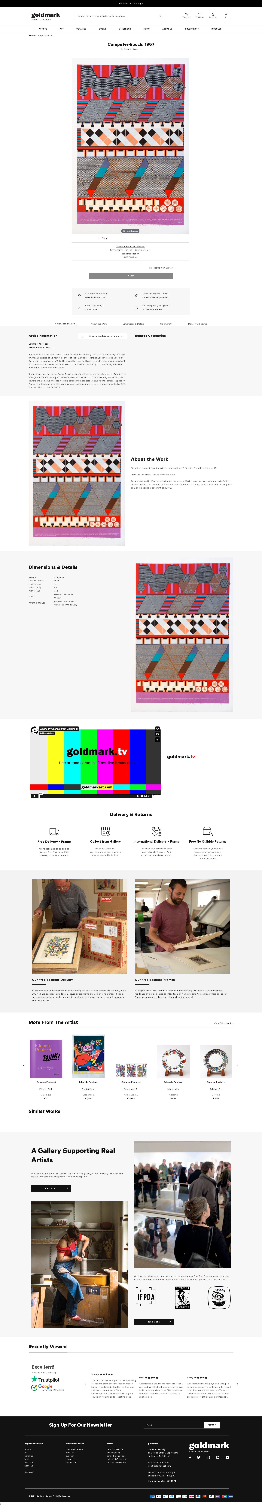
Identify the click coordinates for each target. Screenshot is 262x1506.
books (28, 1459)
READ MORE (51, 1188)
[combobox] (119, 16)
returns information (116, 1463)
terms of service (115, 1449)
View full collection (223, 1023)
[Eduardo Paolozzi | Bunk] (46, 1059)
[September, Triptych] (131, 1070)
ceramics (29, 1456)
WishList (200, 17)
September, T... (131, 1089)
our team (70, 1456)
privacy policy (113, 1453)
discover (29, 1472)
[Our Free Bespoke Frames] (182, 926)
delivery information (116, 1459)
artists (28, 1449)
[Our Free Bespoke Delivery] (79, 926)
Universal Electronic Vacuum (130, 246)
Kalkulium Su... (173, 1089)
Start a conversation (95, 298)
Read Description (130, 254)
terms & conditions (116, 1456)
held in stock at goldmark (155, 298)
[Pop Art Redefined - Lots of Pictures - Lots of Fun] (88, 1056)
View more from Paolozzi (41, 347)
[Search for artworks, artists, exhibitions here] (161, 16)
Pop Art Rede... (89, 1089)
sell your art (72, 1463)
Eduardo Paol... (46, 1089)
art (26, 1453)
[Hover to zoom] (130, 146)
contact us (71, 1459)
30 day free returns (152, 310)
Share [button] (105, 238)
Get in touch (91, 310)
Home (32, 35)
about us (29, 1466)
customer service (74, 1449)
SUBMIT (212, 1425)
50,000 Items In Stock (131, 3)
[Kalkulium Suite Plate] (173, 1061)
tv (25, 1469)
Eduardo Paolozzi (132, 49)
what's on (29, 1463)
